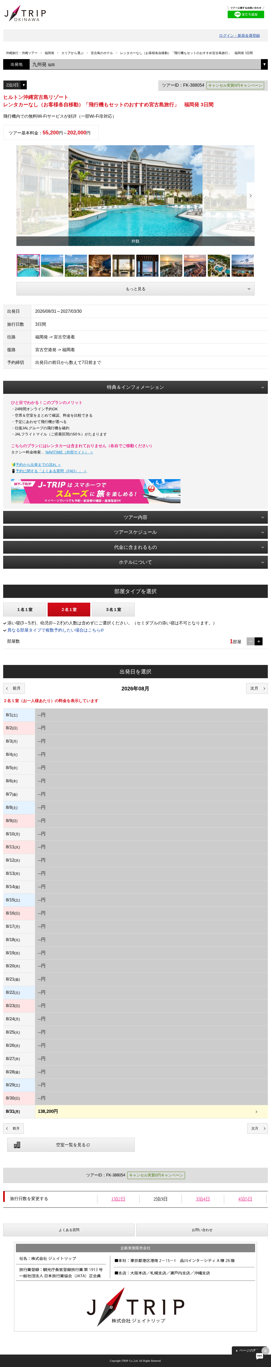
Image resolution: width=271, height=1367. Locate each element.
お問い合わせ (202, 1230)
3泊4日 (203, 1199)
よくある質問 (69, 1230)
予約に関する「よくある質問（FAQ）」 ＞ (51, 471)
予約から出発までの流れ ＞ (38, 464)
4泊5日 (245, 1199)
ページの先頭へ (251, 1350)
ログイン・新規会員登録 (239, 35)
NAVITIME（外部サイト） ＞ (69, 452)
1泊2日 (118, 1199)
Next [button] (251, 195)
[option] (135, 195)
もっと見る (136, 288)
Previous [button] (20, 195)
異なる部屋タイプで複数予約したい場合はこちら (54, 630)
